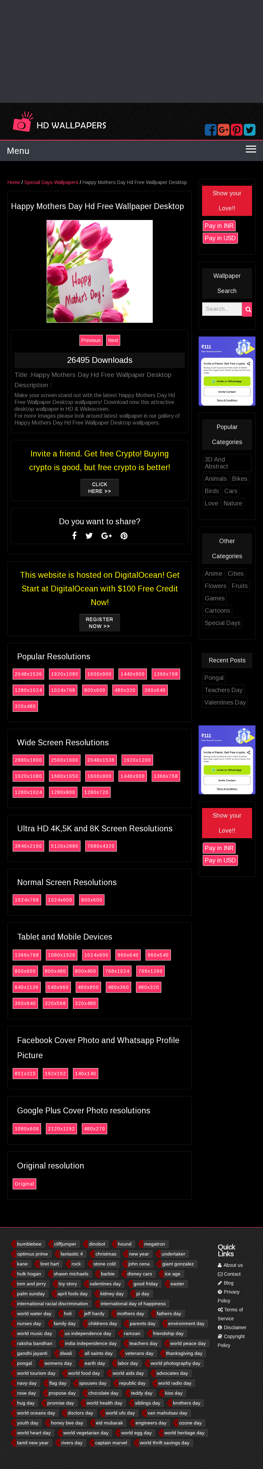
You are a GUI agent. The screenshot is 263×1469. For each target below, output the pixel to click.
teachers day (143, 1343)
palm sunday (31, 1293)
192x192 (55, 1073)
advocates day (172, 1373)
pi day (142, 1293)
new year (139, 1254)
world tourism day (36, 1373)
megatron (154, 1244)
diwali (66, 1353)
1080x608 (27, 1128)
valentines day (105, 1283)
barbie (108, 1273)
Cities (235, 573)
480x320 (125, 690)
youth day (27, 1422)
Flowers (215, 586)
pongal (24, 1363)
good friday (146, 1283)
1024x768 (63, 690)
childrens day (102, 1323)
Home (14, 182)
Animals (216, 478)
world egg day (136, 1432)
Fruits (240, 586)
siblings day (147, 1403)
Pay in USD (220, 238)
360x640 (155, 690)
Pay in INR (219, 225)
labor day (128, 1363)
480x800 (88, 987)
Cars (230, 491)
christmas (106, 1254)
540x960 (58, 987)
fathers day (169, 1313)
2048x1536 (28, 674)
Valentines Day (225, 702)
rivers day (72, 1442)
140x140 (85, 1073)
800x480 (55, 971)
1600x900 (99, 674)
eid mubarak (109, 1422)
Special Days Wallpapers (51, 182)
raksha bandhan (34, 1343)
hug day (26, 1403)
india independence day (91, 1343)
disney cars (139, 1273)
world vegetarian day (86, 1432)
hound (125, 1244)
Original (24, 1184)
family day (65, 1323)
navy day (27, 1383)
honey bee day (67, 1422)
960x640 (128, 955)
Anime (213, 573)
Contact (232, 1274)
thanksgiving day (184, 1353)
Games (215, 598)
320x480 (25, 706)
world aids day (128, 1373)
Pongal (214, 677)
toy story (68, 1283)
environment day (186, 1323)
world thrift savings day (164, 1442)
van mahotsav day (167, 1413)
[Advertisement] (131, 51)
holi (68, 1313)
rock (76, 1263)
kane (22, 1263)
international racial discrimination (52, 1303)
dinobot (97, 1244)
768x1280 (150, 971)
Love (211, 503)
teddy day (141, 1393)
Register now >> (99, 622)
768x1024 (117, 971)
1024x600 (60, 900)
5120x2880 (64, 846)
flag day (57, 1383)
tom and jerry (31, 1283)
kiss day (174, 1393)
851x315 (25, 1073)
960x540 (158, 955)
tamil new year (33, 1442)
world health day (104, 1403)
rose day (26, 1393)
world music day (34, 1333)
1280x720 (96, 792)
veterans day (139, 1353)
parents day (142, 1323)
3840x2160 (28, 846)
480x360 (118, 987)
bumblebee (29, 1244)
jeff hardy (94, 1313)
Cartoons (217, 610)
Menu (18, 151)
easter (177, 1283)
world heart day (34, 1432)
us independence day (88, 1333)
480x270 (94, 1128)
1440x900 (133, 674)
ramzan (132, 1333)
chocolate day (103, 1393)
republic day (132, 1383)
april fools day (73, 1293)
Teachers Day (223, 690)
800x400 (85, 971)
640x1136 (27, 987)
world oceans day (36, 1413)
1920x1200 (137, 760)
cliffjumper (65, 1244)
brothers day (186, 1403)
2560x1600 (64, 760)
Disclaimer (235, 1327)
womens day (58, 1363)
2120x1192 (61, 1128)
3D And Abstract (216, 463)
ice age (172, 1273)
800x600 (94, 690)
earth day (95, 1363)
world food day (84, 1373)
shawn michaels (71, 1273)
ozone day (190, 1422)
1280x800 (63, 792)
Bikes (239, 478)
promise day (60, 1403)
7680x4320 (101, 846)
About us (233, 1265)
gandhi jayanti (32, 1353)
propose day (62, 1393)
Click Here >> (99, 487)
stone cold (104, 1263)
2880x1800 (28, 760)
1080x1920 (61, 955)
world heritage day (184, 1432)
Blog (228, 1283)
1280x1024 (28, 690)
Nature (233, 503)
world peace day (188, 1343)
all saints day (99, 1353)
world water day (34, 1313)
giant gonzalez (178, 1263)
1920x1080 (64, 674)
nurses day (29, 1323)
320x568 (55, 1003)
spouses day (93, 1383)
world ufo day (120, 1413)
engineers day (151, 1422)
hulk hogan (29, 1273)
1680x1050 (64, 776)
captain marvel (111, 1442)
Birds (212, 491)
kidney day (112, 1293)
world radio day (174, 1383)
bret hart (49, 1263)
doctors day (80, 1413)
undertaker (173, 1254)
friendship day (168, 1333)
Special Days (222, 623)
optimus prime (32, 1254)
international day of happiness (133, 1303)
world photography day (175, 1363)
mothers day (130, 1313)
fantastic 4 (72, 1254)
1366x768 (166, 674)
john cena (139, 1263)
